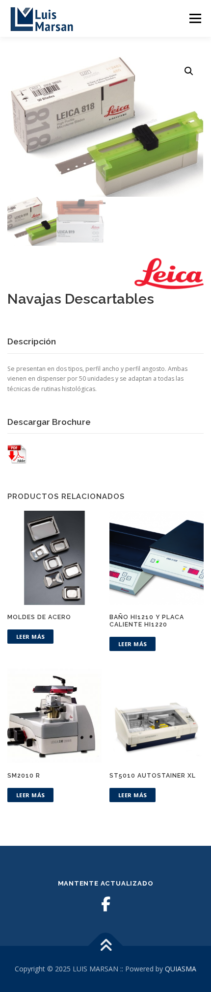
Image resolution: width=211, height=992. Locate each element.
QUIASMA (180, 968)
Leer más (30, 636)
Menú (194, 18)
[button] (189, 71)
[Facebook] (105, 904)
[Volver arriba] (105, 946)
